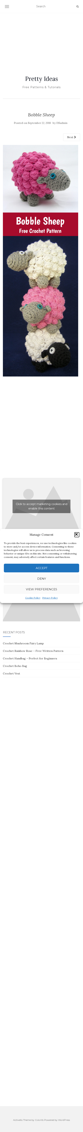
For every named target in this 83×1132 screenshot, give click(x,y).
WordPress (64, 1119)
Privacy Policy (50, 597)
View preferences (41, 589)
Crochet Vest (11, 673)
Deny (41, 578)
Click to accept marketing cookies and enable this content (41, 506)
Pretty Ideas (41, 79)
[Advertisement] (41, 39)
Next (70, 137)
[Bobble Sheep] (40, 260)
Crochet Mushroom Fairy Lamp (23, 643)
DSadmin (61, 123)
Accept (41, 568)
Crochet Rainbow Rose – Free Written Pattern (33, 651)
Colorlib (39, 1119)
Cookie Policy (32, 597)
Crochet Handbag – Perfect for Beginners (30, 658)
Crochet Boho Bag (15, 666)
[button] (77, 534)
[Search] (77, 6)
